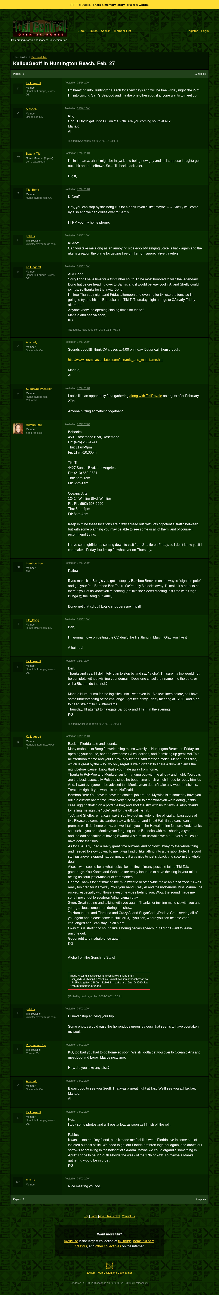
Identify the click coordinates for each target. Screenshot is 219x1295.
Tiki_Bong (32, 189)
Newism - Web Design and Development (109, 1272)
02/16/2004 (83, 82)
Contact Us (128, 1216)
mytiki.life (71, 1241)
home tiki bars (143, 1241)
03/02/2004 (83, 1008)
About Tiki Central (109, 1216)
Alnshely (31, 109)
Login (205, 30)
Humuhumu (34, 424)
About (82, 30)
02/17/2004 (83, 153)
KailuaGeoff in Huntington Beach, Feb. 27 (64, 63)
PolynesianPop (36, 1045)
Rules (94, 30)
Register (192, 30)
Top (86, 1216)
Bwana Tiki (33, 153)
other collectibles (108, 1246)
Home (94, 1216)
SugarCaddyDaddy (39, 388)
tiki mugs (125, 1241)
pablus (30, 236)
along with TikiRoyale (145, 396)
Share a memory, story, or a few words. (121, 4)
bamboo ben (34, 563)
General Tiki (39, 57)
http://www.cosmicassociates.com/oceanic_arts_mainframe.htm (115, 360)
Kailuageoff (33, 83)
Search (106, 30)
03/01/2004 (83, 736)
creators (81, 1246)
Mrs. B (30, 1180)
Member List (122, 30)
